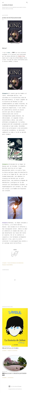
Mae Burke (19, 389)
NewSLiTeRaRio (9, 264)
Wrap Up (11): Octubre (10, 348)
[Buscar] (27, 2)
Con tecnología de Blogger (16, 386)
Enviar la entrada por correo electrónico (15, 262)
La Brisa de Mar (7, 5)
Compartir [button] (4, 262)
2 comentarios (10, 377)
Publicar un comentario (12, 350)
